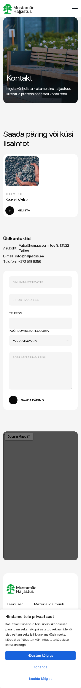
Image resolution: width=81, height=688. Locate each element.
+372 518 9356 (29, 261)
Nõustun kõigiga (40, 655)
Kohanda (40, 667)
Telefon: (10, 261)
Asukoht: (10, 248)
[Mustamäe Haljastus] (18, 9)
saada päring (32, 400)
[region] (40, 648)
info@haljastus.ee (29, 256)
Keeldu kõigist (40, 679)
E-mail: (8, 256)
